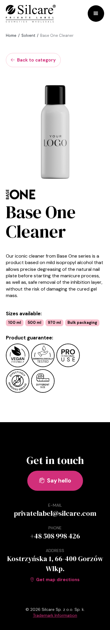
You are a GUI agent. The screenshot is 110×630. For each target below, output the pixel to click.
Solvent (28, 35)
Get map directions (55, 580)
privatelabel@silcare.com (55, 513)
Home (11, 35)
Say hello (55, 480)
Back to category (33, 60)
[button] (96, 13)
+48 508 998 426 (55, 536)
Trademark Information (55, 615)
